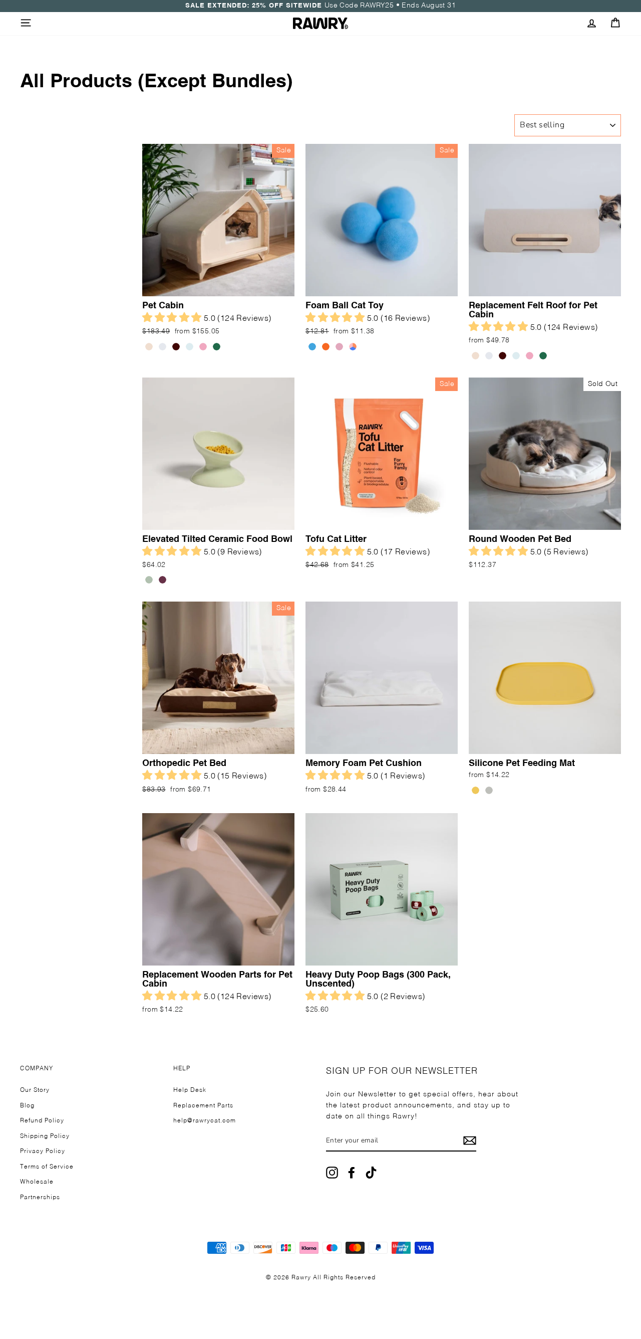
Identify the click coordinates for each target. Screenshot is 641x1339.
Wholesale (37, 1182)
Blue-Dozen (312, 346)
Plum (162, 580)
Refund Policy (42, 1121)
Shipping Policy (45, 1136)
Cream (149, 346)
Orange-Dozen (326, 346)
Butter (475, 790)
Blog (27, 1106)
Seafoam (149, 580)
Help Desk (189, 1090)
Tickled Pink (203, 346)
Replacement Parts (203, 1106)
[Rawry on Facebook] (352, 1173)
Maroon (176, 346)
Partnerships (40, 1198)
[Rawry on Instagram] (332, 1173)
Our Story (35, 1090)
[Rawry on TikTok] (371, 1173)
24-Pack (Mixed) (353, 346)
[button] (172, 319)
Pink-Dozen (339, 346)
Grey (489, 790)
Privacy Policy (42, 1152)
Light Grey (162, 346)
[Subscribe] (469, 1140)
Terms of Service (47, 1167)
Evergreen (216, 346)
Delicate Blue (189, 346)
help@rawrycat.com (204, 1121)
